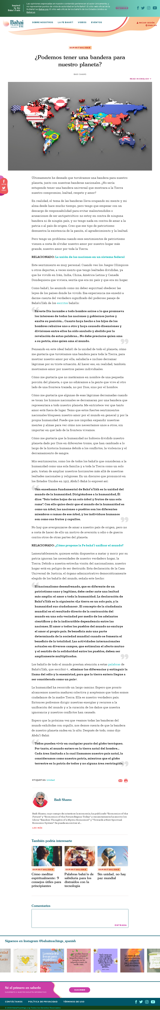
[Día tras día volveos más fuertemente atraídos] (107, 960)
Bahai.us (31, 12)
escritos (62, 303)
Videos (82, 22)
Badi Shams (63, 799)
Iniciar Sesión (146, 23)
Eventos (96, 22)
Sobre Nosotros (42, 22)
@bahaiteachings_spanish (57, 941)
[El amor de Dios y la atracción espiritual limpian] (25, 960)
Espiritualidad (80, 47)
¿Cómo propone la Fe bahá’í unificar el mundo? (89, 545)
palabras (114, 664)
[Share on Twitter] (3, 188)
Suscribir (79, 989)
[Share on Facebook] (4, 181)
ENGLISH (152, 25)
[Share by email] (121, 780)
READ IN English (139, 78)
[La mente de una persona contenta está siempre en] (133, 960)
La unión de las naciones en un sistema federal (90, 257)
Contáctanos (13, 1001)
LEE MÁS (37, 827)
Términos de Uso (73, 1001)
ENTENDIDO (122, 8)
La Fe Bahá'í (65, 22)
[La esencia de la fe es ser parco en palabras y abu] (52, 960)
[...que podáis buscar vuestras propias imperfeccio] (80, 960)
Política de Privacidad (43, 1001)
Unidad (51, 780)
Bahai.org (43, 9)
